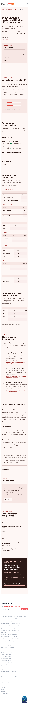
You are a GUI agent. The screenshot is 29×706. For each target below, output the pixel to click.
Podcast (3, 685)
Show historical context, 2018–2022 (11, 324)
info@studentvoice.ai (5, 693)
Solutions (3, 674)
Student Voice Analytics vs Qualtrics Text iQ (10, 626)
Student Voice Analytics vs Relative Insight (10, 625)
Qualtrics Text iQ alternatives (7, 647)
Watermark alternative (6, 660)
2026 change (5, 69)
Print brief (24, 72)
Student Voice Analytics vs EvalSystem (9, 641)
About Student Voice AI (6, 682)
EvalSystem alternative (6, 665)
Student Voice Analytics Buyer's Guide (9, 676)
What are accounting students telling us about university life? (14, 549)
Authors (2, 689)
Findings (11, 69)
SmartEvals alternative (6, 658)
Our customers (4, 684)
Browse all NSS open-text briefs (10, 521)
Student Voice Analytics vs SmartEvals (9, 634)
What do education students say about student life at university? (14, 542)
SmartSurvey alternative (6, 664)
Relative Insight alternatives (7, 652)
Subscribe (24, 609)
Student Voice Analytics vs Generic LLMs (10, 630)
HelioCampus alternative (6, 662)
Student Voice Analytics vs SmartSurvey (10, 640)
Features (3, 673)
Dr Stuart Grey (5, 39)
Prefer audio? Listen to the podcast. (12, 606)
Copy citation (8, 499)
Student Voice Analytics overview (8, 671)
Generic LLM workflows (6, 654)
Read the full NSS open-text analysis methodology (14, 468)
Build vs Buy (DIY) (5, 632)
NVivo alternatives (5, 650)
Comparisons (17, 69)
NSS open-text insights (11, 9)
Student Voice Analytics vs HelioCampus (10, 638)
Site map (3, 691)
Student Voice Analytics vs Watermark (9, 636)
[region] (14, 196)
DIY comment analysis (6, 656)
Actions (22, 69)
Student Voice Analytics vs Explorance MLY (10, 623)
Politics (4, 531)
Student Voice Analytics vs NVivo (8, 628)
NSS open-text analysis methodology (11, 526)
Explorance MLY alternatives (7, 649)
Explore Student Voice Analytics (14, 584)
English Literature (6, 536)
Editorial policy (4, 687)
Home (3, 9)
